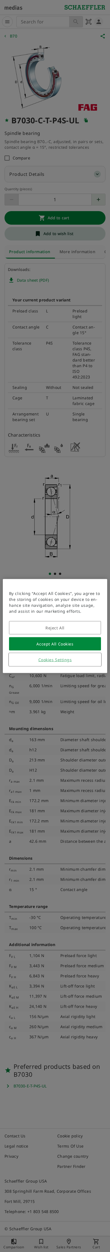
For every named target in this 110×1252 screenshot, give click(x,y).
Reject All (55, 628)
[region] (55, 626)
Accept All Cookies (54, 644)
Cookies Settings (55, 659)
